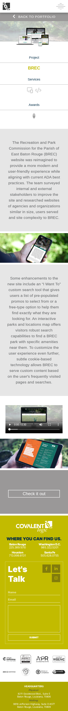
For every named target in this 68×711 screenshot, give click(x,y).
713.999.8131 (17, 555)
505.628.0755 (50, 555)
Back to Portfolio (36, 17)
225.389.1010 (17, 547)
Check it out (34, 493)
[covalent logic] (34, 527)
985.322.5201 (49, 547)
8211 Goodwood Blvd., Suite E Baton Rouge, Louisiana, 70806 (34, 695)
